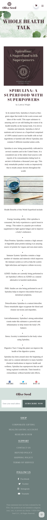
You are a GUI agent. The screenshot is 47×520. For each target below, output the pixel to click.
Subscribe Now (34, 404)
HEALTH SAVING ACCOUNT (23, 430)
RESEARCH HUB (23, 434)
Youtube (25, 494)
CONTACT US (24, 448)
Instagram (25, 489)
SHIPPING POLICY (23, 457)
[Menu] (42, 5)
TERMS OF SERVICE (23, 462)
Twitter (25, 484)
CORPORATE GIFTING (23, 425)
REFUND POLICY (23, 453)
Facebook (24, 479)
